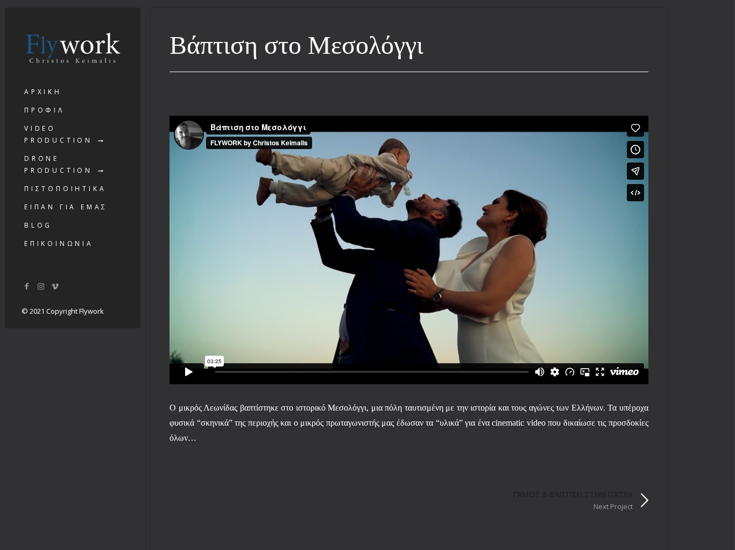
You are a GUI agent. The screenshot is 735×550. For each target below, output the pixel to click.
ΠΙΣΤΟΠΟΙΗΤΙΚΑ (65, 188)
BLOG (38, 225)
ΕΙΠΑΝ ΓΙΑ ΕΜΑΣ (66, 206)
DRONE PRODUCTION (58, 164)
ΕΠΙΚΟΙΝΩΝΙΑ (59, 243)
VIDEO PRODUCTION (58, 134)
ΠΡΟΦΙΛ (44, 110)
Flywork (91, 311)
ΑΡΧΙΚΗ (43, 91)
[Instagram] (41, 286)
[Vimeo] (55, 286)
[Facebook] (27, 286)
